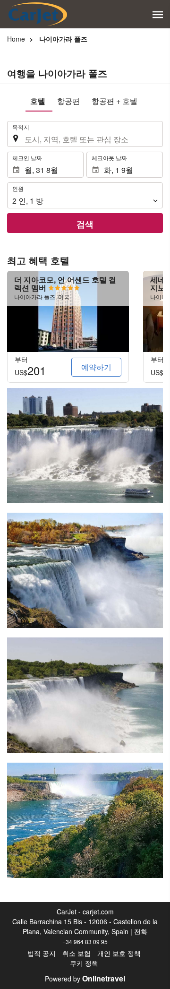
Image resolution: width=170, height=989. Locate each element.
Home (16, 38)
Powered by (85, 978)
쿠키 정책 (84, 963)
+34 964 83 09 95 (85, 941)
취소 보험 (76, 953)
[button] (158, 14)
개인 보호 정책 (119, 953)
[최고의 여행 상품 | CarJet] (37, 14)
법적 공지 (41, 953)
